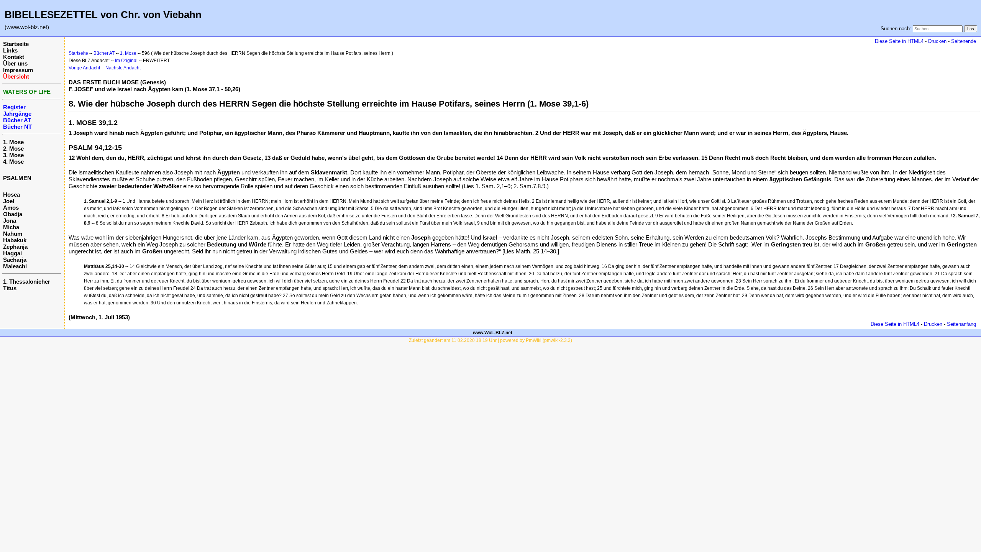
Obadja (12, 214)
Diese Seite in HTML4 (899, 41)
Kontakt (13, 57)
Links (10, 50)
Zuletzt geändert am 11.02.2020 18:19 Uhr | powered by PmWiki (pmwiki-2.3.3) (490, 340)
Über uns (15, 63)
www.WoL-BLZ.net (492, 332)
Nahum (12, 233)
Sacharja (14, 259)
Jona (9, 220)
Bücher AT (104, 53)
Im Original (126, 60)
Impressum (18, 70)
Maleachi (15, 266)
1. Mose (13, 142)
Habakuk (14, 240)
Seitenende (963, 41)
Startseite (16, 44)
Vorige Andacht (84, 68)
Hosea (11, 194)
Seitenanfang (961, 324)
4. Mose (13, 161)
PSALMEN (17, 178)
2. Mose (13, 148)
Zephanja (15, 246)
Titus (9, 288)
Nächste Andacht (123, 68)
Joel (8, 201)
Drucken (937, 41)
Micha (11, 227)
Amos (11, 207)
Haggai (12, 253)
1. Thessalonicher (26, 281)
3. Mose (13, 155)
